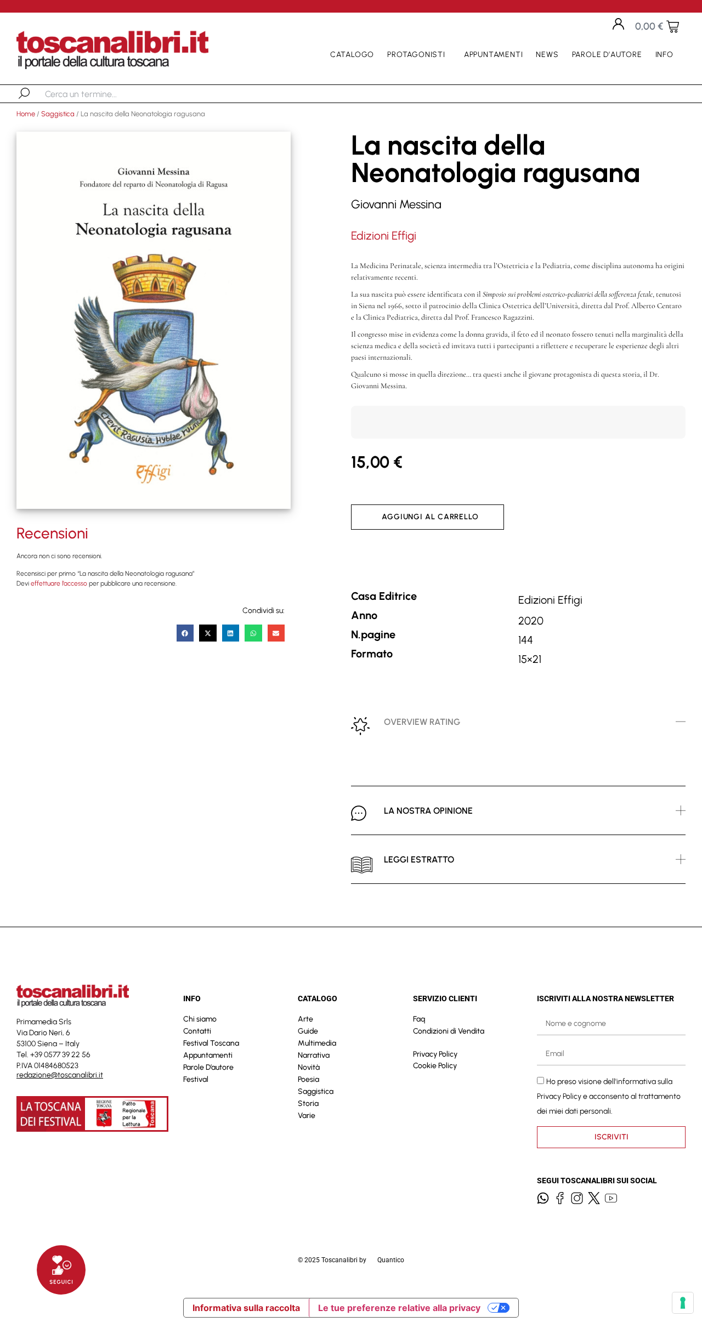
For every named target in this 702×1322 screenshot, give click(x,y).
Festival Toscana (211, 1043)
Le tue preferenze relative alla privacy (399, 1307)
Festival (195, 1079)
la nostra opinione (428, 810)
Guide (308, 1031)
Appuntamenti (493, 54)
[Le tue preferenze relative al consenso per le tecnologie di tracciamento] (682, 1302)
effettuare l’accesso (59, 583)
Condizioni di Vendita (448, 1031)
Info (664, 54)
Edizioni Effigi (383, 235)
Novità (309, 1067)
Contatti (197, 1031)
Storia (308, 1103)
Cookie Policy (435, 1065)
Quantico (390, 1260)
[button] (185, 633)
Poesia (308, 1079)
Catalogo (352, 54)
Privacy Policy (435, 1054)
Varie (306, 1115)
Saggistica (58, 114)
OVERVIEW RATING (422, 722)
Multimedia (317, 1043)
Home (25, 114)
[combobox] (102, 94)
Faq (419, 1019)
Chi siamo (200, 1019)
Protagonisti (416, 54)
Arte (305, 1019)
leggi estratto (419, 859)
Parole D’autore (607, 54)
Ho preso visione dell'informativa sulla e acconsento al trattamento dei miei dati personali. (609, 1095)
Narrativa (314, 1055)
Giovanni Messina (396, 204)
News (547, 54)
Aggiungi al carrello (430, 516)
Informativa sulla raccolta (246, 1307)
